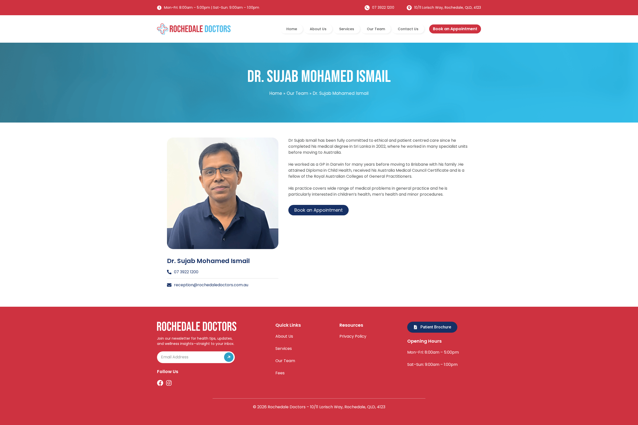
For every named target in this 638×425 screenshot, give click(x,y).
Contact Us (408, 28)
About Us (318, 28)
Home (291, 28)
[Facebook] (160, 383)
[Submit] (226, 357)
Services (346, 28)
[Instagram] (169, 383)
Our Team (376, 28)
